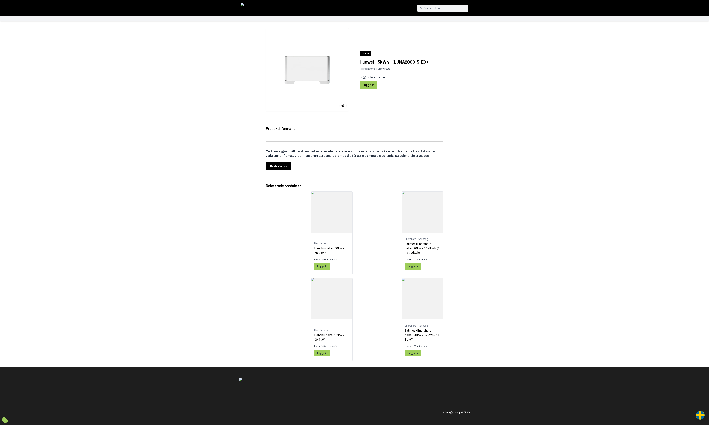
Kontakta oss (278, 166)
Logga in (368, 85)
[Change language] (700, 415)
